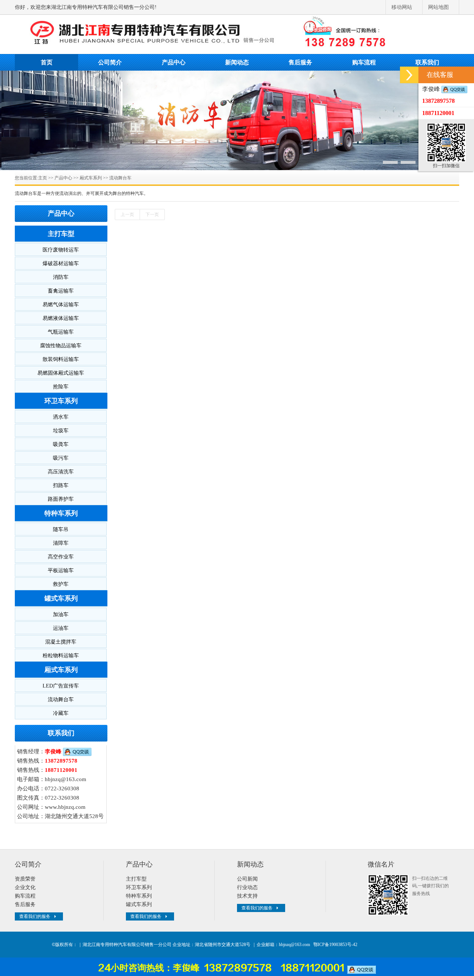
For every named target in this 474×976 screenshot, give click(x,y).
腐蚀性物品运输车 (60, 345)
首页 (47, 62)
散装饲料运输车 (61, 359)
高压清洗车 (61, 472)
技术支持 (247, 896)
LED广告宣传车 (61, 686)
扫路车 (61, 485)
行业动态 (247, 887)
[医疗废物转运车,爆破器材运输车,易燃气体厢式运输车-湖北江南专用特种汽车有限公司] (237, 33)
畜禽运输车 (61, 291)
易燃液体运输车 (61, 318)
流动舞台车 (120, 177)
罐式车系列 (61, 598)
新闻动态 (237, 62)
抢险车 (61, 386)
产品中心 (174, 62)
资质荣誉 (25, 879)
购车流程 (364, 62)
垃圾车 (61, 430)
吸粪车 (61, 444)
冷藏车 (61, 713)
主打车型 (61, 233)
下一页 (152, 214)
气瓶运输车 (61, 332)
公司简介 (110, 62)
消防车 (61, 277)
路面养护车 (61, 499)
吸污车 (61, 458)
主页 (42, 177)
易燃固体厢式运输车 (60, 373)
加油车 (61, 614)
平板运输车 (61, 570)
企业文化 (25, 887)
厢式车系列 (91, 177)
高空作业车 (61, 557)
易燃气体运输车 (61, 304)
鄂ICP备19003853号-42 (335, 944)
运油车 (61, 628)
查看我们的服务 (34, 916)
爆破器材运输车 (61, 263)
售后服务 (300, 62)
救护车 (61, 584)
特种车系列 (61, 513)
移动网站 (401, 7)
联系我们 (427, 62)
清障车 (61, 543)
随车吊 (61, 529)
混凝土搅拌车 (60, 642)
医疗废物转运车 (61, 250)
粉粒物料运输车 (61, 655)
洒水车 (61, 417)
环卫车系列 (61, 401)
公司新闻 (247, 879)
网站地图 (438, 7)
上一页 (127, 214)
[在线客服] (409, 75)
